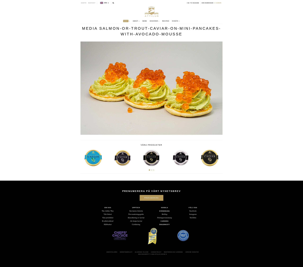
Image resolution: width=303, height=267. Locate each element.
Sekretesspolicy (126, 252)
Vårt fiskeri (108, 214)
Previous (83, 156)
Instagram (193, 214)
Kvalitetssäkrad (107, 221)
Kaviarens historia (136, 211)
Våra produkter (107, 217)
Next (220, 156)
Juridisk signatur (192, 252)
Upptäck (136, 207)
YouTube (193, 217)
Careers (165, 221)
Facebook (192, 211)
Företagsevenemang (164, 217)
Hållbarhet (108, 224)
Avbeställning (112, 252)
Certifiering (136, 224)
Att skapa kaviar (136, 221)
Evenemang (164, 211)
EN (105, 3)
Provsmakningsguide (136, 214)
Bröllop (164, 214)
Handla (164, 207)
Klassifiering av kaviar (136, 217)
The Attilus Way (108, 211)
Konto (84, 3)
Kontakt (91, 3)
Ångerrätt (164, 224)
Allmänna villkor (141, 252)
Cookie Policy (156, 252)
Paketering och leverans (173, 252)
